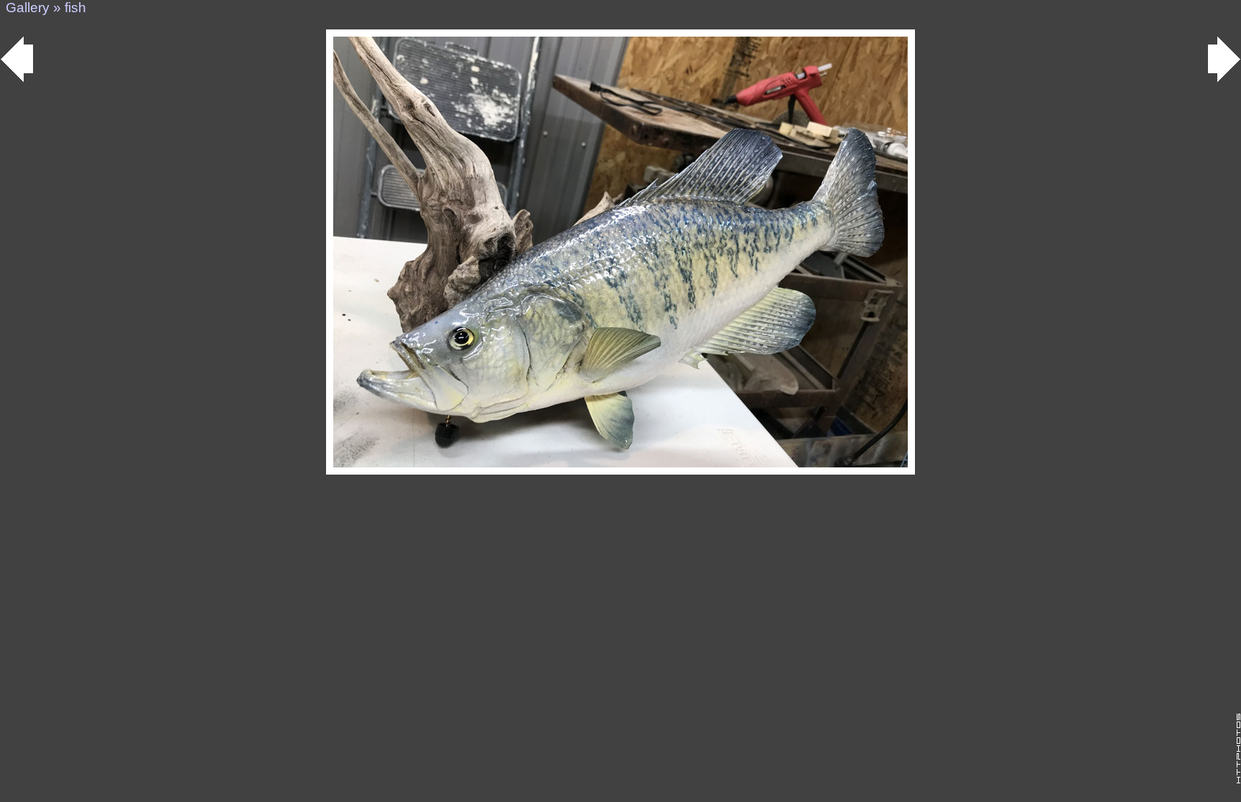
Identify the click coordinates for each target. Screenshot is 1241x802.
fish (75, 7)
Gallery (28, 7)
